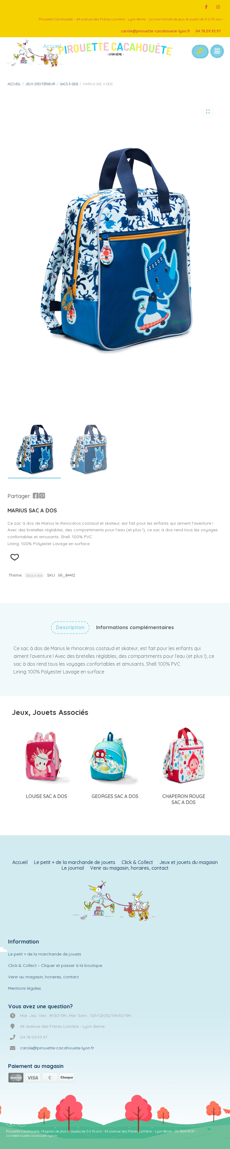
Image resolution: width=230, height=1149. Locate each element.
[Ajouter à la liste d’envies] (14, 557)
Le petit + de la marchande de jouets (74, 862)
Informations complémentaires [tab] (135, 627)
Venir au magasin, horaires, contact (129, 868)
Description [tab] (70, 627)
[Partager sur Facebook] (35, 496)
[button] (208, 112)
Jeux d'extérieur (40, 84)
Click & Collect (137, 862)
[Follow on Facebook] (206, 7)
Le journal (72, 868)
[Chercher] (200, 51)
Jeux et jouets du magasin (188, 862)
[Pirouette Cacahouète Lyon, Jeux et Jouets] (115, 901)
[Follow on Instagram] (218, 7)
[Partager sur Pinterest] (42, 496)
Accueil (14, 84)
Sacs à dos (69, 84)
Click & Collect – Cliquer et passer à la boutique (55, 965)
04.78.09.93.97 (208, 31)
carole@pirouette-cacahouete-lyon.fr (155, 31)
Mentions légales (24, 988)
